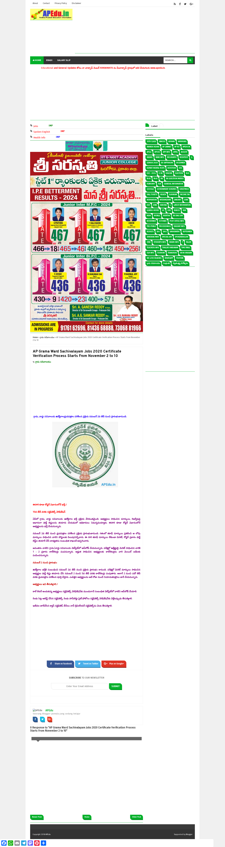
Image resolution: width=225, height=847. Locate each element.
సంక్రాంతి (166, 263)
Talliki (188, 242)
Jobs (50, 126)
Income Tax (185, 194)
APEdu (49, 710)
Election (179, 173)
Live (169, 210)
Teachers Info (153, 247)
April (175, 152)
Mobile (157, 215)
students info (160, 242)
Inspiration (152, 200)
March (177, 210)
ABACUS (162, 141)
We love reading (154, 258)
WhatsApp (169, 258)
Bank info (160, 157)
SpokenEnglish (181, 237)
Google (150, 189)
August (184, 152)
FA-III (149, 178)
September (187, 231)
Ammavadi (182, 141)
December (180, 163)
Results (150, 231)
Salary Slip (63, 60)
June (155, 205)
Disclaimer (76, 3)
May (184, 210)
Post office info (177, 221)
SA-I (158, 231)
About (35, 3)
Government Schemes (166, 189)
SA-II (165, 231)
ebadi (49, 60)
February (151, 184)
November (151, 221)
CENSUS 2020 (152, 163)
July (148, 205)
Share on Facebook (63, 664)
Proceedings (165, 226)
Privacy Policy (61, 3)
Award (150, 157)
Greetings (184, 189)
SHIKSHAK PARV (153, 237)
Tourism (161, 253)
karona (163, 205)
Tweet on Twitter (90, 664)
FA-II (187, 173)
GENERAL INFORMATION (173, 184)
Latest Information (182, 205)
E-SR (161, 173)
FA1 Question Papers (174, 178)
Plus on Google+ (116, 664)
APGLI (149, 152)
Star (149, 242)
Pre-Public (151, 226)
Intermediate (165, 200)
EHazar (169, 173)
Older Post (136, 817)
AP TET (177, 147)
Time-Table (185, 247)
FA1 (162, 178)
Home (37, 60)
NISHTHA (166, 215)
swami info (174, 242)
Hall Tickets (152, 194)
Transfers (172, 253)
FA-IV (155, 178)
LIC (163, 210)
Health (163, 194)
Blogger (189, 834)
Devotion (172, 168)
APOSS (157, 152)
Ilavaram (173, 194)
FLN (159, 184)
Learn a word (153, 210)
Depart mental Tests (155, 168)
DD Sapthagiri (167, 163)
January (177, 200)
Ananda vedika (153, 147)
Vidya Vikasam (186, 253)
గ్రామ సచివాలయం (43, 362)
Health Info (53, 137)
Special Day (167, 237)
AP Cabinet (166, 147)
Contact (46, 3)
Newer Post (37, 817)
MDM (149, 215)
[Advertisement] (135, 30)
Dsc (180, 168)
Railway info (179, 226)
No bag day (178, 215)
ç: (192, 157)
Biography (172, 157)
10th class (151, 141)
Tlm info (150, 253)
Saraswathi (175, 231)
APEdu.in (186, 147)
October (163, 221)
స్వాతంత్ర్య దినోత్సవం (180, 263)
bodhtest (184, 157)
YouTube (179, 258)
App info (166, 152)
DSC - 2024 (151, 173)
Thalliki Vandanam (170, 247)
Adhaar (171, 141)
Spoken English (56, 131)
